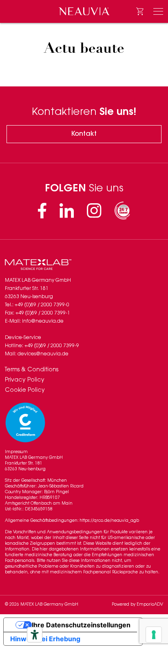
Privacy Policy (24, 380)
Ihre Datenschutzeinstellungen (81, 625)
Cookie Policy (25, 390)
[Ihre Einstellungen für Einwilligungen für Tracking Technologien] (153, 634)
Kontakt (84, 134)
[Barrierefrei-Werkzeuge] (34, 634)
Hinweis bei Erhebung (45, 639)
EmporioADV (150, 605)
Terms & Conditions (31, 370)
